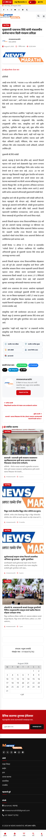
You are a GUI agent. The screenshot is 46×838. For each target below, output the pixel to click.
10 (7, 679)
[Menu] (44, 16)
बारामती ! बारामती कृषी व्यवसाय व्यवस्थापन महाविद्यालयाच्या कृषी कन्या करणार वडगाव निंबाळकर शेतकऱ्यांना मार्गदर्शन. (20, 460)
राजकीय (5, 785)
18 (13, 683)
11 (13, 679)
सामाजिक (5, 781)
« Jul (22, 694)
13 (23, 679)
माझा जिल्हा (6, 25)
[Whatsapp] (19, 9)
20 (23, 683)
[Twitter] (7, 9)
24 (7, 687)
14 (28, 679)
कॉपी (24, 370)
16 (39, 679)
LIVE (33, 2)
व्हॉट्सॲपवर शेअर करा (11, 70)
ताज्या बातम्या (6, 777)
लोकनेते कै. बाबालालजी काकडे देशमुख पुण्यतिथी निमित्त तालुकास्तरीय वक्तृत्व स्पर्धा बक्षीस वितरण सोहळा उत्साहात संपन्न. (22, 610)
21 (28, 683)
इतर (3, 773)
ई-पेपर (41, 2)
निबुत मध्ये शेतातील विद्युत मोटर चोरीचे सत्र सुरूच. (22, 511)
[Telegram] (22, 9)
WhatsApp (22, 365)
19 (18, 683)
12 (18, 679)
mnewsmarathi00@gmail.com (17, 811)
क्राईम (4, 768)
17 (7, 683)
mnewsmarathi (14, 39)
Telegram (14, 370)
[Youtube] (15, 9)
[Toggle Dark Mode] (27, 9)
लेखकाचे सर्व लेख (23, 392)
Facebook (34, 365)
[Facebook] (3, 9)
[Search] (38, 16)
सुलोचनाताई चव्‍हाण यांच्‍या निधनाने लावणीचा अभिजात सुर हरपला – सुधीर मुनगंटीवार (21, 558)
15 (33, 679)
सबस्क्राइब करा (37, 727)
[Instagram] (11, 9)
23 (39, 683)
